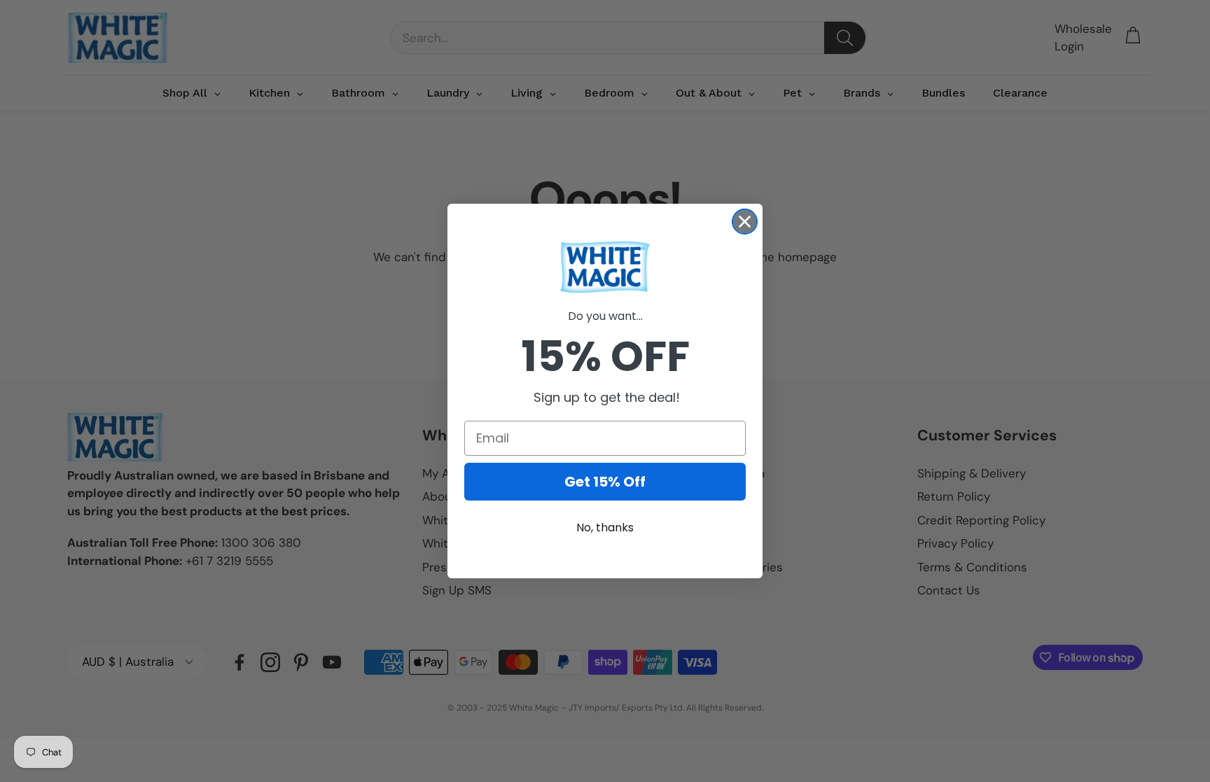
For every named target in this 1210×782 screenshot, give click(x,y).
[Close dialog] (744, 221)
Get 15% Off (605, 481)
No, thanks (605, 527)
